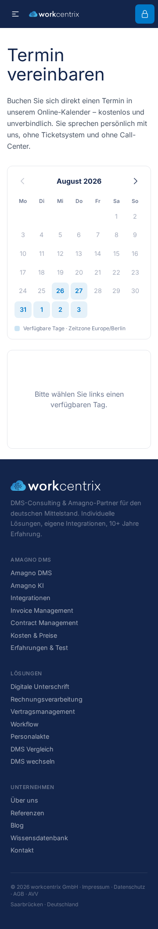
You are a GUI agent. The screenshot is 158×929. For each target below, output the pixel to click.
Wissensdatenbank (39, 838)
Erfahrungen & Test (39, 647)
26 (60, 290)
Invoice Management (42, 610)
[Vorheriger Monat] (22, 181)
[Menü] (15, 14)
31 (23, 309)
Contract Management (44, 622)
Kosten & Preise (34, 635)
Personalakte (30, 736)
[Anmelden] (144, 14)
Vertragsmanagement (43, 711)
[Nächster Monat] (136, 181)
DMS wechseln (33, 761)
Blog (17, 825)
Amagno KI (27, 585)
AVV (33, 894)
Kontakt (22, 850)
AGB (18, 894)
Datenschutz (129, 887)
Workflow (25, 724)
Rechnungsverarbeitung (47, 699)
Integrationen (30, 597)
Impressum (96, 887)
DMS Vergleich (32, 749)
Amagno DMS (31, 572)
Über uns (24, 800)
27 (79, 290)
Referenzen (27, 813)
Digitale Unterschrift (40, 686)
